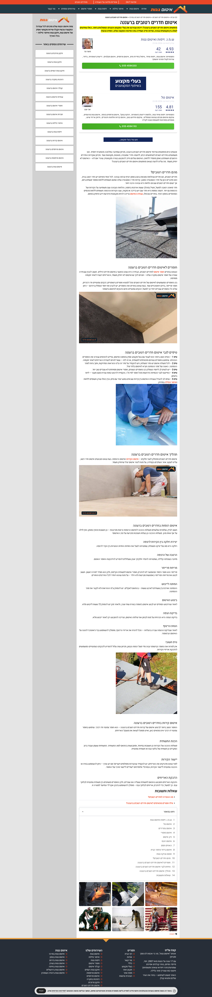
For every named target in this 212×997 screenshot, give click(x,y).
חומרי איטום (86, 8)
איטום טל (167, 824)
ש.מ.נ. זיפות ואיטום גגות (161, 820)
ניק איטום (167, 837)
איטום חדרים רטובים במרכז (140, 17)
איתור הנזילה (171, 382)
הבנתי (41, 991)
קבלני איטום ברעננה (54, 88)
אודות (144, 8)
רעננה (172, 934)
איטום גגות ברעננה (54, 166)
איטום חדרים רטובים (161, 17)
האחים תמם (166, 845)
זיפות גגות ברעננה (54, 131)
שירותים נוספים (68, 8)
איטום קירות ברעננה (54, 140)
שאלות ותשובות (163, 875)
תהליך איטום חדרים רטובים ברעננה (155, 871)
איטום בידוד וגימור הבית (161, 849)
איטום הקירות (132, 459)
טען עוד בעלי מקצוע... (128, 139)
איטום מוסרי (166, 832)
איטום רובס (167, 841)
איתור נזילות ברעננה (54, 123)
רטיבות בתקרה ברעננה (54, 79)
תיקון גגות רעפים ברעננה (54, 70)
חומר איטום (159, 272)
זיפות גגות (102, 8)
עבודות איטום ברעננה (54, 96)
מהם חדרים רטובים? (162, 858)
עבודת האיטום (136, 194)
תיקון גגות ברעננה (54, 62)
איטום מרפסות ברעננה (55, 158)
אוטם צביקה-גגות (164, 854)
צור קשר (51, 8)
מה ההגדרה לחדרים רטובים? (160, 797)
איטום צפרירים (165, 828)
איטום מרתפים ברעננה (55, 149)
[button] (128, 797)
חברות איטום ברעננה (54, 114)
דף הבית (174, 17)
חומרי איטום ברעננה (54, 105)
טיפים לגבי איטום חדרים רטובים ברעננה (153, 866)
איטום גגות (134, 8)
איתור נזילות (118, 8)
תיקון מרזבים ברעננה (54, 53)
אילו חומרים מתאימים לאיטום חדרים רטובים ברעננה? (149, 803)
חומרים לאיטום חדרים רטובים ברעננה (154, 862)
